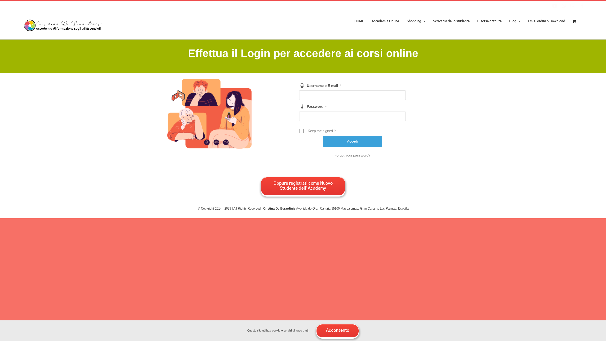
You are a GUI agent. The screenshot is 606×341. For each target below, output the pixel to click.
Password (316, 106)
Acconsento (337, 330)
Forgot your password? (352, 155)
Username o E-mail (324, 86)
